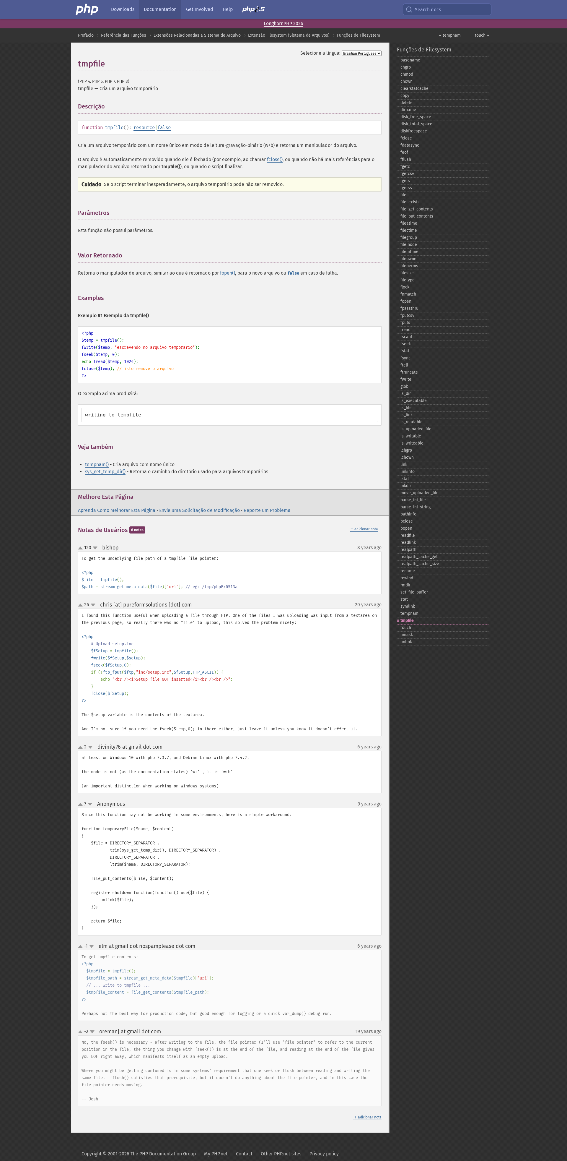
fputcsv (407, 315)
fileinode (408, 244)
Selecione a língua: (320, 53)
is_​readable (411, 421)
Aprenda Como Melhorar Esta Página (116, 510)
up (81, 548)
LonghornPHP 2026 (283, 23)
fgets (405, 180)
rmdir (405, 585)
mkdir (405, 485)
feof (404, 152)
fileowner (409, 258)
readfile (407, 535)
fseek (405, 343)
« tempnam (450, 35)
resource (144, 127)
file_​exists (410, 202)
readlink (408, 542)
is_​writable (410, 436)
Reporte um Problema (267, 510)
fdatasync (409, 145)
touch (405, 627)
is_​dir (405, 393)
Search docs (428, 9)
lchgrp (406, 450)
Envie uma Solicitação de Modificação (199, 510)
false (164, 127)
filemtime (409, 251)
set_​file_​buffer (414, 592)
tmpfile (407, 620)
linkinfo (407, 471)
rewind (406, 577)
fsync (405, 358)
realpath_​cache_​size (419, 563)
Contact (244, 1154)
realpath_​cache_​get (419, 556)
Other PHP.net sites (281, 1154)
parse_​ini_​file (413, 499)
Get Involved (199, 9)
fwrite (405, 379)
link (403, 464)
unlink (406, 641)
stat (404, 599)
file (403, 194)
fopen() (227, 273)
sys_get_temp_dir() (105, 471)
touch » (482, 35)
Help (228, 9)
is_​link (406, 414)
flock (404, 287)
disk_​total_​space (416, 124)
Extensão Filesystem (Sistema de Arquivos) (289, 35)
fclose (406, 138)
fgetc (405, 166)
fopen (405, 301)
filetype (407, 280)
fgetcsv (407, 173)
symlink (407, 606)
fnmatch (408, 294)
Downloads (122, 9)
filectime (408, 230)
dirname (408, 109)
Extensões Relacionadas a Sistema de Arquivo (197, 35)
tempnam (409, 613)
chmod (406, 74)
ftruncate (409, 372)
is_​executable (413, 400)
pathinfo (408, 514)
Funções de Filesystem (358, 35)
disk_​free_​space (415, 116)
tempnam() (97, 464)
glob (404, 386)
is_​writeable (411, 443)
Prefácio (86, 35)
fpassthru (409, 308)
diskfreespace (413, 131)
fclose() (275, 159)
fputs (405, 322)
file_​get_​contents (416, 209)
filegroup (408, 237)
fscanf (406, 336)
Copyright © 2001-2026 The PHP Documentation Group (139, 1154)
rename (407, 570)
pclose (406, 521)
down (95, 548)
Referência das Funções (123, 35)
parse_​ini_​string (415, 507)
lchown (407, 457)
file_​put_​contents (416, 216)
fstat (404, 351)
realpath (408, 549)
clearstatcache (414, 88)
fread (405, 329)
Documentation (160, 9)
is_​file (406, 407)
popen (406, 528)
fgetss (406, 187)
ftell (404, 365)
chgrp (405, 67)
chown (406, 81)
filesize (407, 272)
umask (406, 634)
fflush (405, 159)
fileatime (408, 223)
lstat (404, 478)
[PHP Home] (87, 9)
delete (406, 102)
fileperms (409, 265)
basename (410, 60)
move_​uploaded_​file (419, 492)
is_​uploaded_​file (415, 429)
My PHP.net (216, 1154)
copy (404, 95)
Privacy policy (324, 1154)
